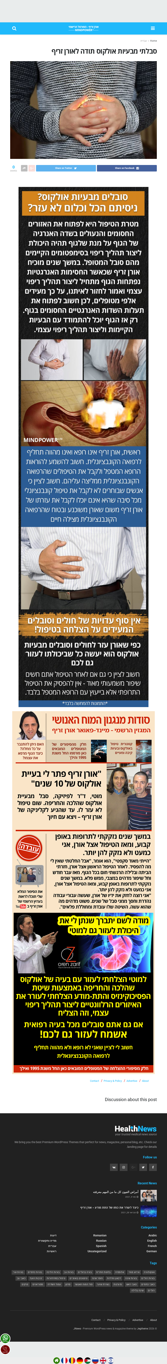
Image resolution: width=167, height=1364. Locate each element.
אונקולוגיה (149, 1272)
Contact (94, 1080)
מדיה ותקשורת (47, 1240)
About (145, 1080)
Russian (101, 1240)
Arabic (152, 1235)
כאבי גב (21, 1278)
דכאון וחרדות (114, 1278)
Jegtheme (142, 1328)
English (152, 1240)
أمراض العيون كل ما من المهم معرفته (115, 1192)
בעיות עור (18, 1272)
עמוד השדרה (54, 1284)
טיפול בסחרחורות (56, 1278)
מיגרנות (118, 1284)
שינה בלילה (138, 1290)
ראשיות (51, 1251)
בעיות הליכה (53, 1272)
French (152, 1246)
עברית (144, 40)
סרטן (67, 1284)
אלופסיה (119, 1272)
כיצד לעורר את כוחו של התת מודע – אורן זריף (109, 1207)
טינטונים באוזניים (79, 1278)
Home (153, 40)
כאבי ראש (131, 1284)
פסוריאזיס (38, 1284)
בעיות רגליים (148, 1278)
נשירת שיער (103, 1284)
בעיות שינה (131, 1278)
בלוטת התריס (103, 1272)
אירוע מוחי (134, 1272)
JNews (77, 1328)
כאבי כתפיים (148, 1284)
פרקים (25, 1284)
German (151, 1251)
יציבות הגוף (36, 1278)
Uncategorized (97, 1251)
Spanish (101, 1246)
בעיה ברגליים (85, 1272)
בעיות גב (69, 1272)
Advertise (131, 1080)
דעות (53, 1235)
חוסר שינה (97, 1278)
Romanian (100, 1235)
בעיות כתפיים (35, 1272)
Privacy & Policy (113, 1080)
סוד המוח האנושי (84, 1284)
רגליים (151, 1290)
